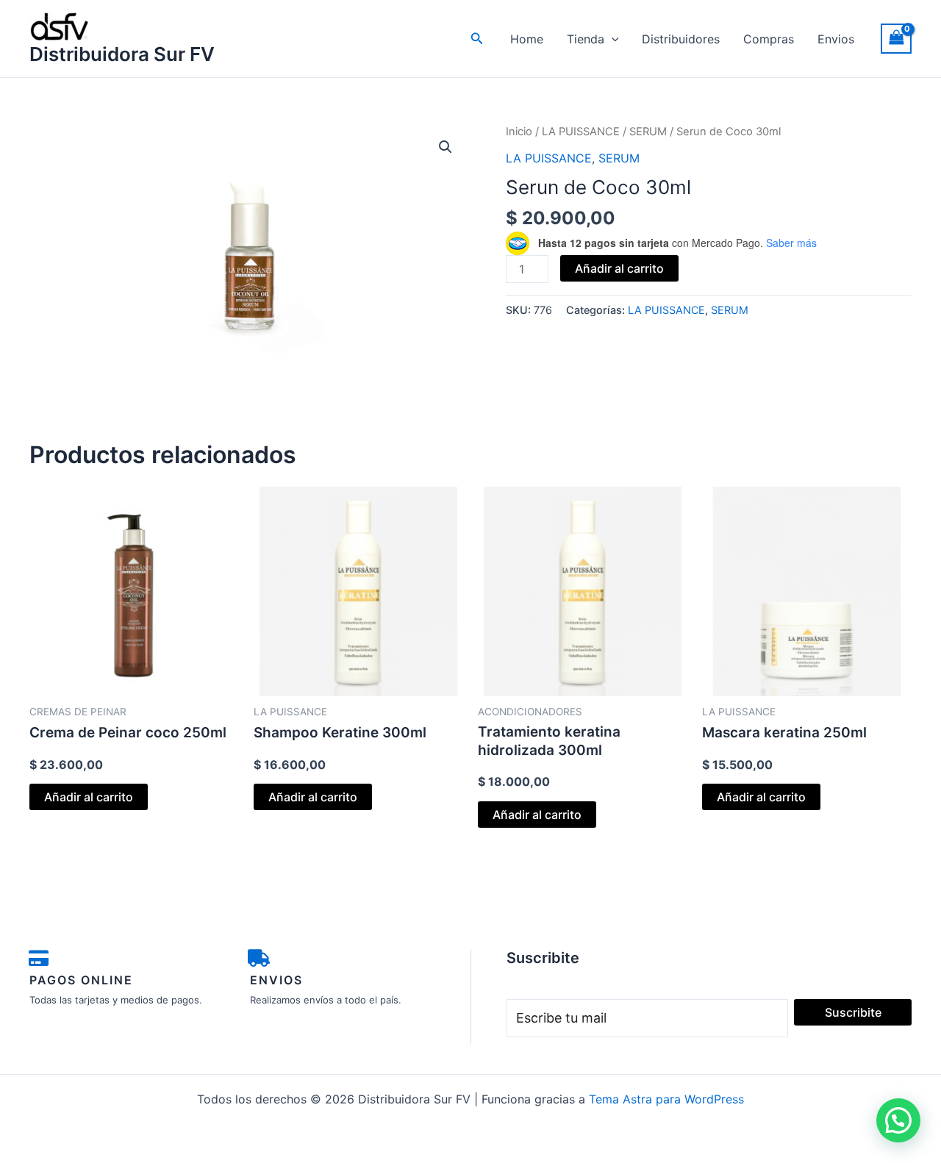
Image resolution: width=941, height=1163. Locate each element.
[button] (477, 38)
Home (526, 39)
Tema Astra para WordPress (666, 1099)
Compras (768, 39)
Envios (835, 39)
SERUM (648, 131)
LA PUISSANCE (581, 131)
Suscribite (853, 1012)
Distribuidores (681, 39)
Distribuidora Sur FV (122, 54)
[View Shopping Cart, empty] (896, 39)
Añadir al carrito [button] (88, 797)
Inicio (519, 131)
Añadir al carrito (619, 268)
